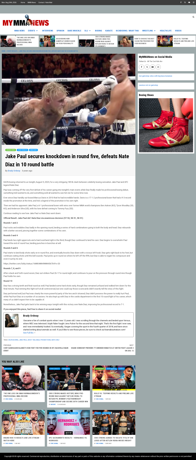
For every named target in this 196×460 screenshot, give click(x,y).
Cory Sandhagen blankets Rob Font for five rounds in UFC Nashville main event (36, 348)
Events (31, 30)
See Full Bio (28, 333)
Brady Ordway (14, 170)
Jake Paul (23, 340)
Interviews (47, 30)
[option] (20, 41)
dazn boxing (13, 340)
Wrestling (147, 30)
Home (23, 2)
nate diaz (55, 340)
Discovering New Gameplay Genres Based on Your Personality (65, 41)
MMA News (32, 2)
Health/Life (166, 30)
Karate (109, 30)
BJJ (86, 30)
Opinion (60, 30)
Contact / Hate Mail (45, 2)
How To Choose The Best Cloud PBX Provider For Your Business (144, 41)
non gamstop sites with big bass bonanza (155, 76)
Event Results (22, 150)
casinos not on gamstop (148, 85)
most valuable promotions (39, 340)
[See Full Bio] (34, 332)
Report (53, 404)
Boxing (98, 30)
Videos (178, 30)
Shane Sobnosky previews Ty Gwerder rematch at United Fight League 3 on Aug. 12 (102, 348)
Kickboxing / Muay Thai (127, 30)
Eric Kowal (9, 399)
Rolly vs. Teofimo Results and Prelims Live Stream (184, 41)
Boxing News (11, 150)
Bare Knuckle (74, 30)
